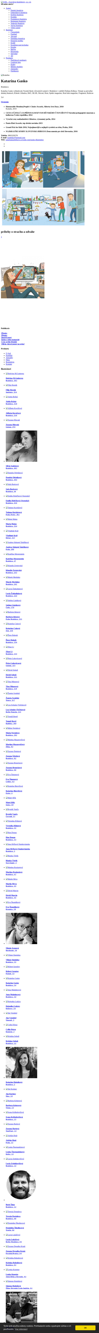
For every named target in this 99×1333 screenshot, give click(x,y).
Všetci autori (15, 28)
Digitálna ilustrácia (18, 39)
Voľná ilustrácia (17, 26)
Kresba (13, 47)
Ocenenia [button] (5, 102)
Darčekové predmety (19, 60)
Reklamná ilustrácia (18, 21)
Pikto (8, 360)
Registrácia (10, 362)
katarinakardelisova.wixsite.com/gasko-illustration (25, 140)
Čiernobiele (15, 32)
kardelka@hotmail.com (16, 138)
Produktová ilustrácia (19, 19)
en (30, 2)
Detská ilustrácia (17, 10)
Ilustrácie (9, 30)
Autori (8, 8)
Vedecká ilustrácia (17, 23)
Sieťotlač (14, 54)
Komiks (14, 17)
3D (12, 56)
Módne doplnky (17, 67)
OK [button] (85, 1328)
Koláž (13, 43)
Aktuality (9, 358)
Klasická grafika (17, 41)
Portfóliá (9, 356)
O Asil (8, 353)
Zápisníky (14, 69)
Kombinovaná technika (19, 45)
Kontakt (9, 364)
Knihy (13, 64)
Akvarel (14, 36)
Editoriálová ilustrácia (19, 13)
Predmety (9, 58)
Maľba (13, 49)
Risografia (14, 52)
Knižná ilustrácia (17, 15)
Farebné (14, 34)
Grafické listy (16, 62)
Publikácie (15, 71)
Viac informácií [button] (21, 1329)
